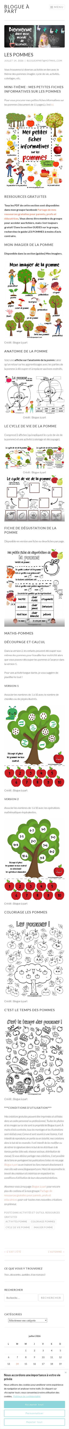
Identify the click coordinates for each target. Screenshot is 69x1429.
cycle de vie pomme (18, 1227)
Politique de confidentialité (26, 1396)
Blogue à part (17, 9)
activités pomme (16, 1221)
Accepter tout (34, 1404)
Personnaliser (34, 1413)
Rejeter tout (34, 1422)
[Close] (66, 1372)
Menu (58, 6)
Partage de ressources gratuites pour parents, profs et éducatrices (28, 1195)
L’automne (56, 1252)
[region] (34, 1399)
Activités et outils (31, 1212)
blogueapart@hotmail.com (44, 60)
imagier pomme (43, 1227)
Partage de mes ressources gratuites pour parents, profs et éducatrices (30, 214)
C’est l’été (12, 1252)
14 (17, 1364)
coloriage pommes (43, 1221)
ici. (52, 104)
